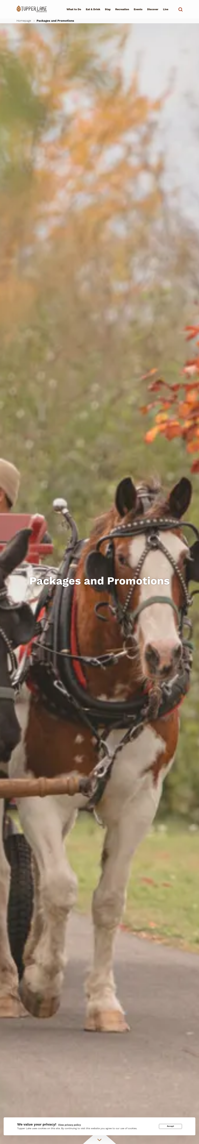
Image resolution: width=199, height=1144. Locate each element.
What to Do (74, 9)
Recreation (122, 9)
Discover (152, 9)
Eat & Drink (93, 9)
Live (165, 9)
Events (138, 9)
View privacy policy (69, 1124)
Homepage (23, 21)
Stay (108, 9)
